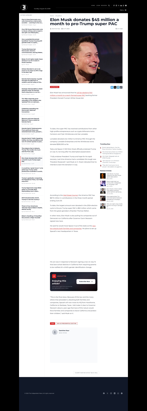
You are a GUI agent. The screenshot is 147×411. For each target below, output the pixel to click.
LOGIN (98, 5)
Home (52, 16)
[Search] (109, 5)
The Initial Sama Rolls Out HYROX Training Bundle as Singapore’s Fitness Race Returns (112, 152)
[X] (118, 5)
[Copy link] (121, 87)
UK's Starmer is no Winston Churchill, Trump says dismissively (111, 161)
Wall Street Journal (70, 195)
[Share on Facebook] (112, 87)
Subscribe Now (84, 281)
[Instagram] (116, 5)
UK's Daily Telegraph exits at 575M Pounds (110, 157)
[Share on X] (115, 87)
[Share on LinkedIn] (118, 87)
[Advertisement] (73, 113)
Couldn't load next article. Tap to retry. (86, 373)
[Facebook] (114, 5)
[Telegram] (126, 5)
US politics (58, 16)
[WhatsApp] (123, 5)
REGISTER (104, 5)
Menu (122, 10)
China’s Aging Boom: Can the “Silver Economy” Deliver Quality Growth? (111, 148)
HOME (93, 5)
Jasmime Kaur (56, 29)
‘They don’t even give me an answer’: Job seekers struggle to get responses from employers (111, 166)
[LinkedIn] (121, 5)
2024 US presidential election (66, 323)
